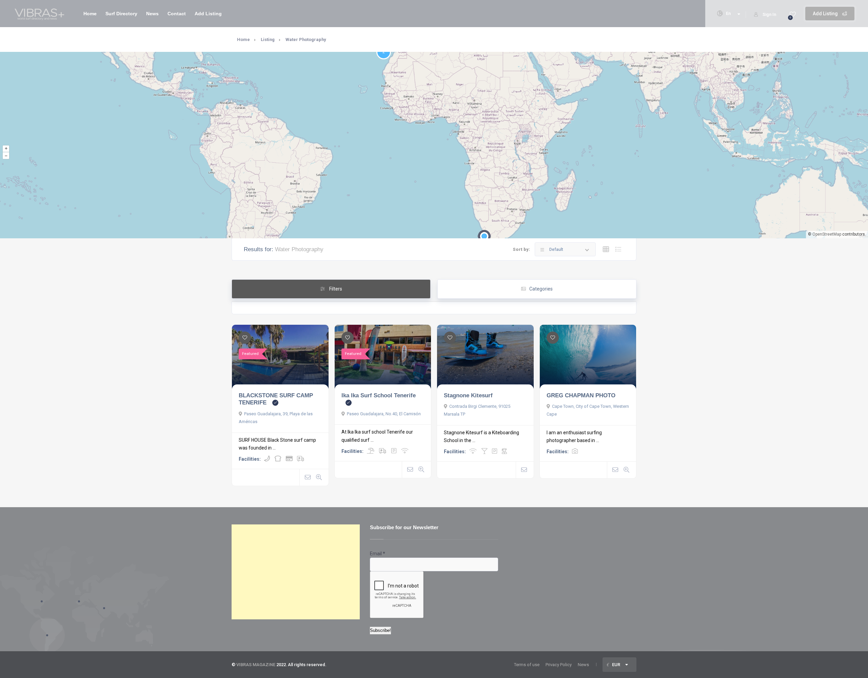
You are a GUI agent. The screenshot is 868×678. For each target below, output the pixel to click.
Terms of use (526, 664)
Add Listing (826, 13)
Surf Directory (121, 13)
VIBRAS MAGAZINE (255, 664)
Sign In (769, 14)
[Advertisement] (296, 571)
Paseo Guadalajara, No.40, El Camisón (384, 413)
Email (377, 553)
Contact (176, 13)
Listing (268, 39)
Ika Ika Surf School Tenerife (378, 395)
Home (90, 13)
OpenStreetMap (826, 234)
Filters (335, 289)
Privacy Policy (559, 664)
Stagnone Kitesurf (468, 395)
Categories (541, 289)
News (152, 13)
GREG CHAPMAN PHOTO (581, 395)
